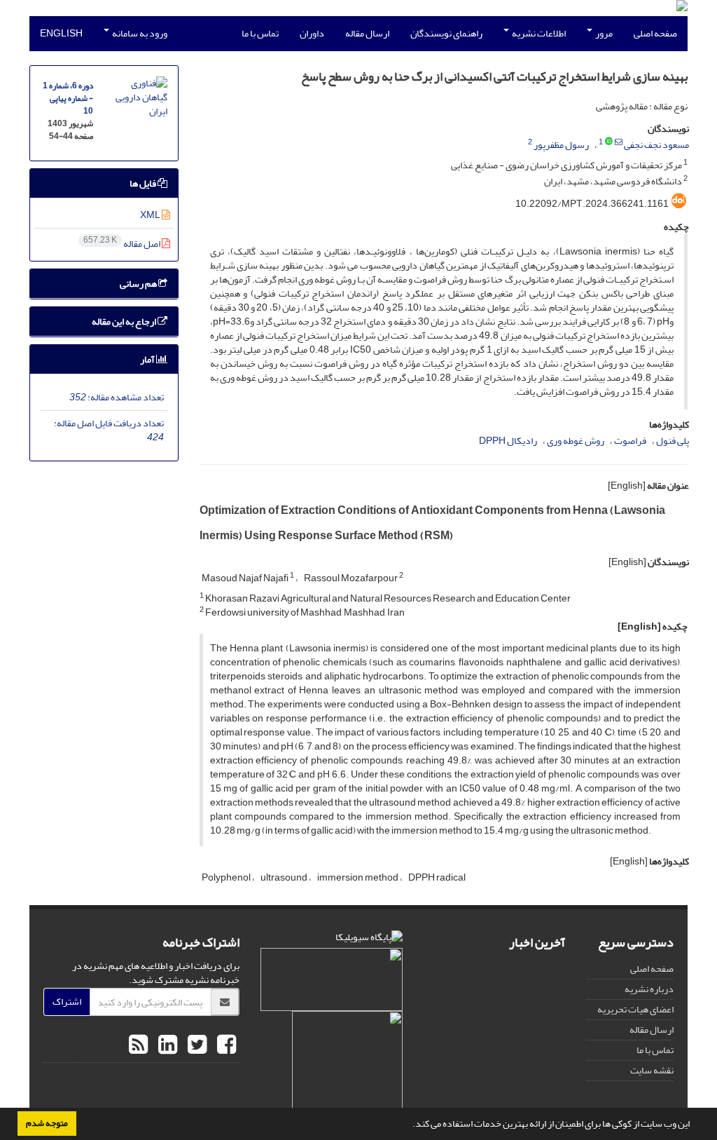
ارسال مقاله (367, 33)
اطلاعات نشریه (538, 33)
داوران (312, 33)
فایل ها (144, 183)
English (61, 33)
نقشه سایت (652, 1070)
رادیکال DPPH (508, 440)
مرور (603, 33)
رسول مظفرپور (561, 144)
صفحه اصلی (655, 33)
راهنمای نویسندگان (446, 33)
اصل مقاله (122, 243)
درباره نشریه (649, 988)
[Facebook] (224, 1045)
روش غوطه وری (575, 440)
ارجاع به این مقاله (125, 321)
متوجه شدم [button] (47, 1123)
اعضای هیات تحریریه (635, 1009)
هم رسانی (139, 283)
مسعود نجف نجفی (656, 144)
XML (151, 214)
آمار (148, 359)
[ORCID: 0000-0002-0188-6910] (608, 142)
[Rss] (138, 1045)
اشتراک (67, 1001)
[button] (409, 1125)
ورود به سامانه (139, 33)
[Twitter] (195, 1045)
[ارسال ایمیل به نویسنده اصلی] (618, 142)
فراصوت (630, 440)
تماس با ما (260, 33)
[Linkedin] (166, 1045)
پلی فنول (672, 440)
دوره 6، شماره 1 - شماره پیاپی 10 (68, 98)
